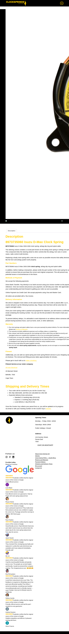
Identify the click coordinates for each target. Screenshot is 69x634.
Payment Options (40, 462)
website (48, 408)
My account (38, 466)
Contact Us (38, 468)
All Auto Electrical (11, 367)
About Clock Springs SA (42, 454)
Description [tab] (11, 230)
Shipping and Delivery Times (43, 464)
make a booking (31, 360)
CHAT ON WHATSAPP (45, 445)
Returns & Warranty (21, 329)
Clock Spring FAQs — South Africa (45, 458)
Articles (37, 456)
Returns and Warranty (41, 460)
